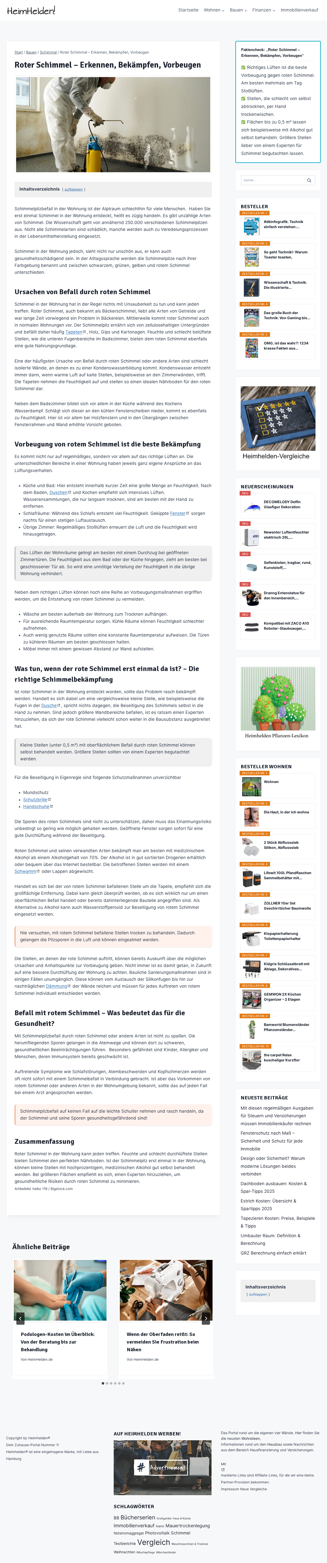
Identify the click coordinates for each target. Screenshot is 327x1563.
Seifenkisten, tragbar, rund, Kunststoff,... (287, 565)
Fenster (177, 513)
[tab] (103, 1383)
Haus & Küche (182, 1518)
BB (116, 1517)
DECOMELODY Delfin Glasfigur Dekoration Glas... (282, 505)
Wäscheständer (166, 1552)
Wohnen (271, 781)
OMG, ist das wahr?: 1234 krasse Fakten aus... (286, 345)
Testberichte (125, 1543)
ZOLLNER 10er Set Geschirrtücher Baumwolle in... (287, 906)
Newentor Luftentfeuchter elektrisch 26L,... (286, 534)
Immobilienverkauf (299, 10)
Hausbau (274, 1444)
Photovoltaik (157, 1533)
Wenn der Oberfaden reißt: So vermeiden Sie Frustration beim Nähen (163, 1342)
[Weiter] (206, 1318)
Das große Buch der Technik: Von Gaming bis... (287, 315)
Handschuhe (36, 806)
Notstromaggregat (129, 1533)
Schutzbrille (35, 799)
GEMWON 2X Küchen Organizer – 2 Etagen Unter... (282, 997)
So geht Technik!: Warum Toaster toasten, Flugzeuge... (286, 255)
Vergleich (153, 1542)
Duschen (58, 492)
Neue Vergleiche (253, 1489)
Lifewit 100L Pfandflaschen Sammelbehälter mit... (287, 875)
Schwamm (25, 871)
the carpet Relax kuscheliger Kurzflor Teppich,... (282, 1058)
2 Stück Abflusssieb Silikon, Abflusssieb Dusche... (281, 845)
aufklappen (74, 189)
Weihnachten (124, 1552)
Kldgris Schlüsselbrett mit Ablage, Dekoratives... (286, 966)
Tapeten (73, 331)
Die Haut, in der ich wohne (286, 812)
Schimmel (180, 1532)
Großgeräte (164, 1518)
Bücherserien (138, 1517)
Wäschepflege (145, 1552)
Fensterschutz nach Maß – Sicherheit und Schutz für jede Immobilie (272, 1141)
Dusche (49, 705)
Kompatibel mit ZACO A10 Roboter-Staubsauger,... (286, 625)
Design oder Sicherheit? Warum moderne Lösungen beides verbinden (273, 1166)
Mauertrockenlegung (188, 1525)
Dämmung (56, 986)
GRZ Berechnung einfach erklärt (273, 1253)
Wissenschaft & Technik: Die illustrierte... (285, 285)
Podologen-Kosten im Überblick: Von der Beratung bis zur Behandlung (58, 1342)
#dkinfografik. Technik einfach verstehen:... (283, 224)
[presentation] (60, 1290)
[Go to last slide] (20, 1318)
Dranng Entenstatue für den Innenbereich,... (284, 595)
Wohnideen (250, 1438)
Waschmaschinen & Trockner (189, 1544)
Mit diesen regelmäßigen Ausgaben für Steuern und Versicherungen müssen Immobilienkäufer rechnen (277, 1116)
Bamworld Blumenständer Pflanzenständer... (286, 1027)
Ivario (160, 1526)
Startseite (188, 10)
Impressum (230, 1489)
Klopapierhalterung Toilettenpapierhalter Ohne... (282, 936)
